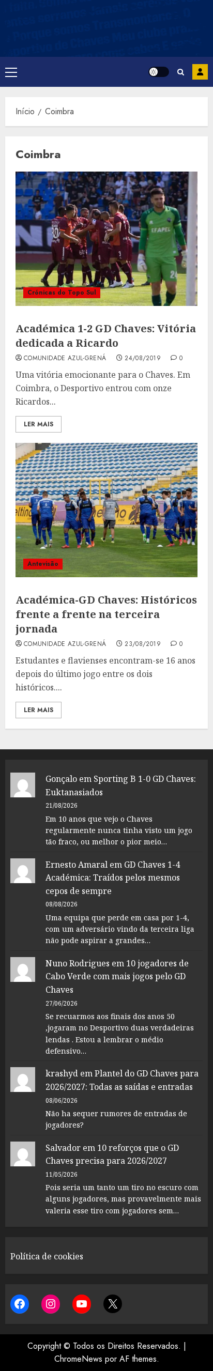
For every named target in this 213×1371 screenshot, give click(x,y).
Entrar (200, 72)
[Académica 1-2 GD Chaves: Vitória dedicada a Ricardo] (106, 239)
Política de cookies (46, 1256)
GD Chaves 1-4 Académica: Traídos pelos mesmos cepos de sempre (112, 878)
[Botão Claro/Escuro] (158, 72)
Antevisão (42, 563)
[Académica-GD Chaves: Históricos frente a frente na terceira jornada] (106, 510)
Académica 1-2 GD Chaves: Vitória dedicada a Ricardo (106, 335)
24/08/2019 (143, 359)
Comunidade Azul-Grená (65, 359)
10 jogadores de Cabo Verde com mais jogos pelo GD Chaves (117, 976)
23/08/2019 (143, 644)
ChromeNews (78, 1359)
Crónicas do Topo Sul (61, 292)
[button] (11, 71)
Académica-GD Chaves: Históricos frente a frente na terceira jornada (106, 614)
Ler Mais (38, 424)
